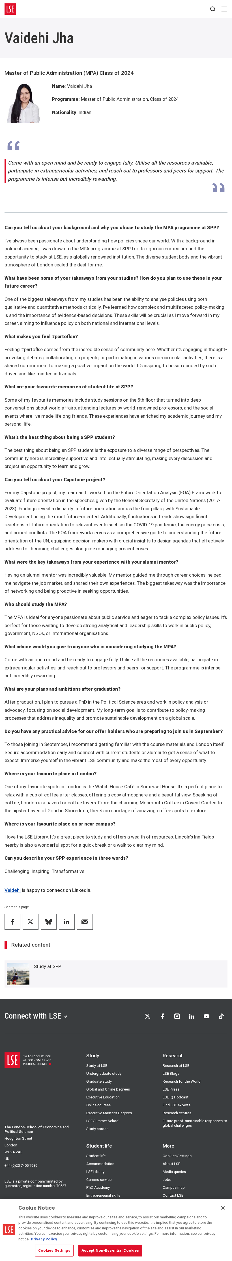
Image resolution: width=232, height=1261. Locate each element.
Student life (96, 1156)
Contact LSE (173, 1195)
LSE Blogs (171, 1073)
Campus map (174, 1187)
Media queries (174, 1172)
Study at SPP (47, 966)
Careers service (98, 1179)
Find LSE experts (176, 1105)
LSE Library (95, 1172)
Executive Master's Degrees (109, 1113)
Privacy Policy (44, 1239)
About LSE (171, 1164)
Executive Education (103, 1097)
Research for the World (182, 1081)
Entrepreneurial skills (103, 1195)
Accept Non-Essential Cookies (110, 1250)
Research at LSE (176, 1065)
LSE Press (171, 1089)
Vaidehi (13, 890)
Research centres (177, 1113)
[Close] (223, 1208)
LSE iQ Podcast (175, 1097)
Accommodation (100, 1164)
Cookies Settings (177, 1156)
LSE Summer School (102, 1121)
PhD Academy (98, 1187)
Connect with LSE (33, 1016)
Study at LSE (96, 1065)
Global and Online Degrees (108, 1089)
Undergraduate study (103, 1073)
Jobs (167, 1179)
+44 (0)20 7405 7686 (21, 1165)
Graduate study (99, 1081)
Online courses (98, 1105)
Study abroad (97, 1129)
